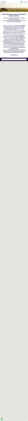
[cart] (24, 2)
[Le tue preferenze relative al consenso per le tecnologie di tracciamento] (26, 419)
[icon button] (27, 2)
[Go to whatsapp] (2, 419)
